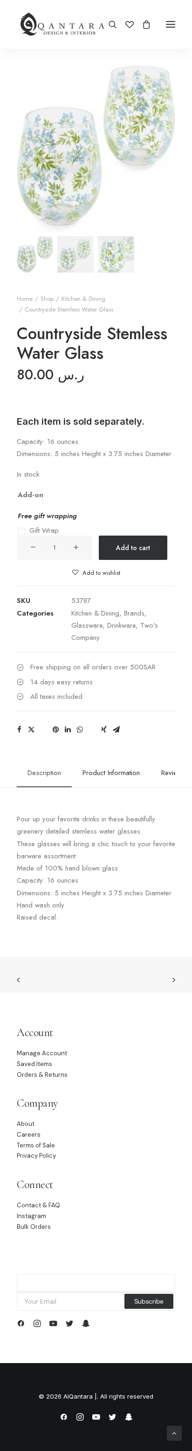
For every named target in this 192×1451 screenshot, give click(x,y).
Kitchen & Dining (83, 298)
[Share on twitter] (31, 729)
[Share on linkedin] (67, 729)
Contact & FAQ (38, 1205)
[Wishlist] (125, 24)
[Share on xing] (104, 729)
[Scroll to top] (174, 1432)
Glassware (87, 625)
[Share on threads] (43, 727)
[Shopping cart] (142, 24)
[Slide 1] (35, 254)
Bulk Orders (34, 1227)
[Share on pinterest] (55, 729)
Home (25, 298)
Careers (29, 1135)
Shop (47, 298)
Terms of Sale (36, 1145)
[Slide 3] (116, 254)
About (25, 1124)
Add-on (30, 495)
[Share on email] (116, 729)
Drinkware (121, 625)
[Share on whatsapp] (79, 729)
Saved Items (34, 1064)
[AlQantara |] (62, 24)
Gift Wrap (44, 530)
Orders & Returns (42, 1075)
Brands (134, 613)
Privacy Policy (36, 1156)
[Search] (108, 24)
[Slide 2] (75, 254)
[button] (170, 24)
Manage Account (42, 1053)
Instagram (31, 1216)
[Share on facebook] (19, 729)
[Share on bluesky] (91, 727)
